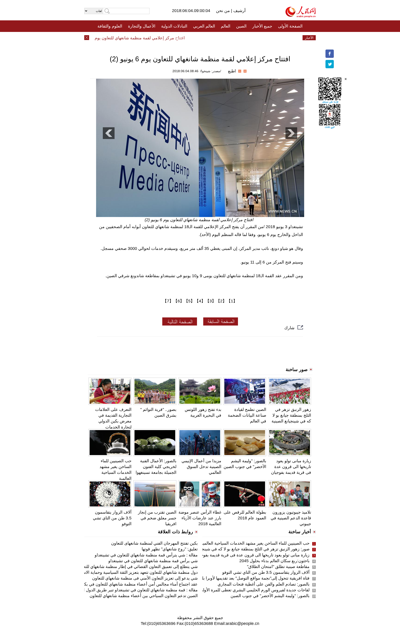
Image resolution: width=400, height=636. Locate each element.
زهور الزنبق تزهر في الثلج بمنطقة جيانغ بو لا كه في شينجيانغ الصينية (291, 415)
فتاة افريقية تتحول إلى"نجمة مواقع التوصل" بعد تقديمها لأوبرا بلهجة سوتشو (245, 578)
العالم (225, 26)
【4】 (200, 301)
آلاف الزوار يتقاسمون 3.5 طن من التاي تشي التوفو (112, 518)
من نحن (223, 10)
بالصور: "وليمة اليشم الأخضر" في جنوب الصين (270, 595)
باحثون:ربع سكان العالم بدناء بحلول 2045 (274, 560)
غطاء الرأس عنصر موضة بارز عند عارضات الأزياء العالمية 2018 (199, 518)
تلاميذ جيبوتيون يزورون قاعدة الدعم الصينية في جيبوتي (291, 518)
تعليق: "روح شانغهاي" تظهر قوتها (170, 549)
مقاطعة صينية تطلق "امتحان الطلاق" (278, 566)
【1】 (232, 301)
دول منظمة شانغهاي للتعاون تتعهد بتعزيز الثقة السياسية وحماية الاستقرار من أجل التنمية (122, 572)
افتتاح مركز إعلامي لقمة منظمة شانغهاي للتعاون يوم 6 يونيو (142, 38)
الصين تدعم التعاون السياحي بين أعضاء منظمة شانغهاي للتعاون (144, 595)
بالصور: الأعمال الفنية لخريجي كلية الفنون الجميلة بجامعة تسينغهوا (156, 467)
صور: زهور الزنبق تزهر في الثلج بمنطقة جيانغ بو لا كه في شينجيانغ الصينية (246, 549)
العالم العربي (204, 26)
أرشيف (239, 10)
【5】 (189, 301)
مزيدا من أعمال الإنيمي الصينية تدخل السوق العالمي (201, 467)
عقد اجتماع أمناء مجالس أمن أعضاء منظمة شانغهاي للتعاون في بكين (139, 584)
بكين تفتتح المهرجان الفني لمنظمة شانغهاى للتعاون (154, 543)
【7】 (168, 301)
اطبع (232, 71)
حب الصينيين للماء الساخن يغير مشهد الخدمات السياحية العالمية (255, 543)
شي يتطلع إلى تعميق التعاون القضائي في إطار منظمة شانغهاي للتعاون (137, 566)
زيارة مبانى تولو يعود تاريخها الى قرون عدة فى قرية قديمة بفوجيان (291, 467)
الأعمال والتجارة (141, 26)
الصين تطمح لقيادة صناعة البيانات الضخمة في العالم (247, 415)
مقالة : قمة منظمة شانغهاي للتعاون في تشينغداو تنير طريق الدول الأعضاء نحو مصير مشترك (119, 590)
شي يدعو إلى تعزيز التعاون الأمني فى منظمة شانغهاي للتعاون (145, 578)
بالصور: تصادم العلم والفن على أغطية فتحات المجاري (263, 584)
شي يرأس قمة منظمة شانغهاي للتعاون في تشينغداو (153, 560)
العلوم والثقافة (109, 26)
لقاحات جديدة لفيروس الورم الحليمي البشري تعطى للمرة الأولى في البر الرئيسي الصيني (233, 590)
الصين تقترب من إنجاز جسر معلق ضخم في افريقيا (157, 518)
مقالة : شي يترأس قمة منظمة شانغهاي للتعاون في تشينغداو (146, 555)
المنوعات (216, 37)
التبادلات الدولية (174, 26)
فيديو (180, 37)
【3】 (210, 301)
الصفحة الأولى (290, 26)
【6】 (178, 301)
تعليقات (196, 37)
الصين (241, 26)
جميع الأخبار (262, 26)
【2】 (221, 301)
